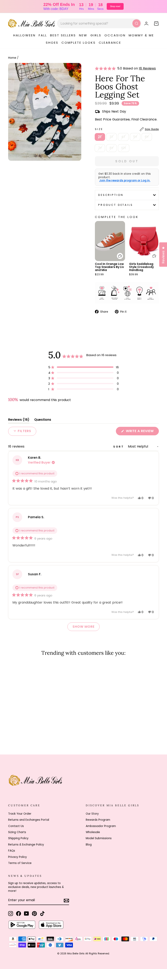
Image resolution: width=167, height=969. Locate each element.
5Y (135, 136)
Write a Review (142, 431)
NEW (83, 35)
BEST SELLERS (63, 35)
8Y (111, 148)
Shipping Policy (18, 838)
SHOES (52, 42)
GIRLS (95, 35)
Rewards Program (98, 820)
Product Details (115, 205)
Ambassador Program (101, 826)
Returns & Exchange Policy (26, 845)
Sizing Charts (17, 832)
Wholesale (93, 832)
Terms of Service (20, 863)
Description (110, 195)
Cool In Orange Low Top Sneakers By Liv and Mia (109, 267)
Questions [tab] (42, 420)
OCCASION (115, 35)
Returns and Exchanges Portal (28, 820)
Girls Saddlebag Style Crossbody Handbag (141, 267)
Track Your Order (19, 814)
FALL (43, 35)
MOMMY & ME (141, 35)
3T (111, 136)
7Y (100, 148)
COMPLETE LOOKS (79, 42)
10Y (123, 148)
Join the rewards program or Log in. (124, 180)
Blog (89, 845)
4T (123, 136)
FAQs (11, 851)
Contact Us (16, 826)
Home (12, 58)
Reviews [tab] (18, 420)
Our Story (92, 814)
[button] (106, 68)
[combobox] (99, 23)
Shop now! (115, 6)
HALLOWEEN (24, 35)
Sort (119, 446)
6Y (147, 136)
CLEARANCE (110, 42)
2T (100, 136)
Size (127, 129)
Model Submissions (99, 838)
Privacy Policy (17, 857)
